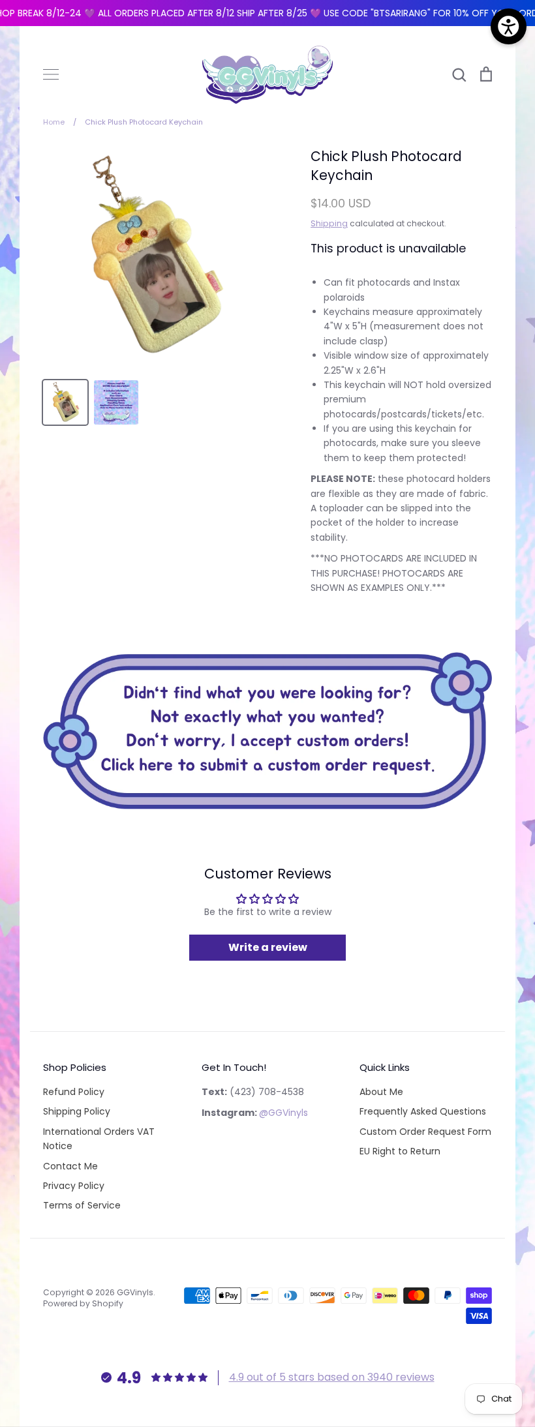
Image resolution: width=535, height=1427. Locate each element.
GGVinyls (135, 1292)
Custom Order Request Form (425, 1131)
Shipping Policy (76, 1111)
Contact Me (70, 1166)
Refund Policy (73, 1091)
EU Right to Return (399, 1151)
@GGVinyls (283, 1112)
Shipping (329, 223)
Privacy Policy (73, 1185)
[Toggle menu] (51, 74)
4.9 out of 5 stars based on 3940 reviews (332, 1377)
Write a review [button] (267, 947)
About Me (381, 1091)
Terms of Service (82, 1205)
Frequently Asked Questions (422, 1111)
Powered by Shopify (83, 1303)
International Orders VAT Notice (99, 1138)
